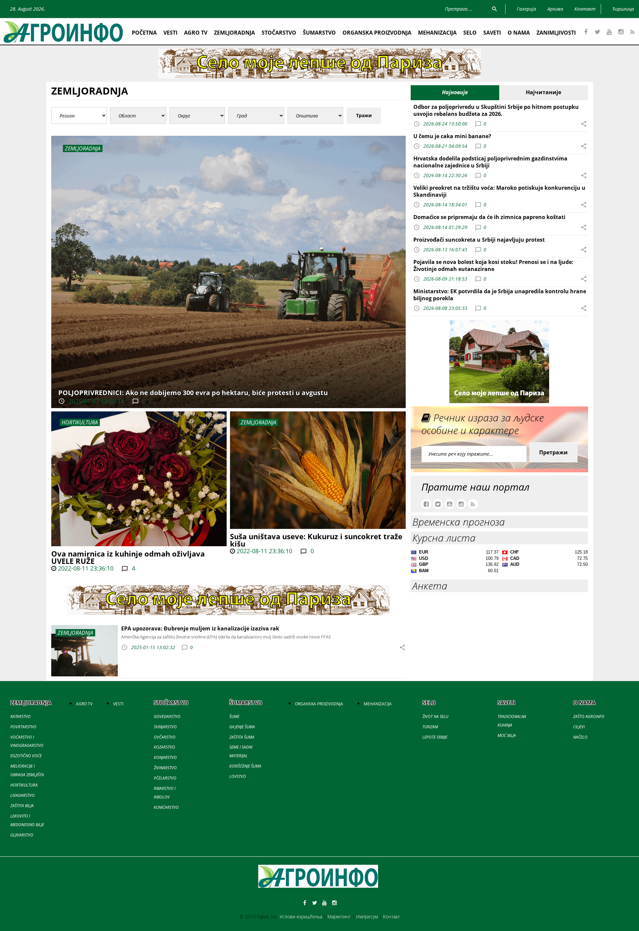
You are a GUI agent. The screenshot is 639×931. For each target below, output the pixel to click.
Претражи (553, 452)
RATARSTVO (20, 716)
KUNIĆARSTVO (166, 807)
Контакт (391, 916)
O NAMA (519, 32)
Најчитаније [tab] (543, 92)
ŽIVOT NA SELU (435, 716)
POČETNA (144, 32)
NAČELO (580, 737)
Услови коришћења (301, 916)
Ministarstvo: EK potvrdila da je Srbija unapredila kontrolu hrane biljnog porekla (499, 295)
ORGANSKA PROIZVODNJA (376, 32)
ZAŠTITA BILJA (22, 806)
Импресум (367, 916)
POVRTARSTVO (23, 727)
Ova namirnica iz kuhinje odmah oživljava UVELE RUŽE (128, 557)
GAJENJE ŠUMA (242, 727)
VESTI (170, 32)
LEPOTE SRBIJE (434, 737)
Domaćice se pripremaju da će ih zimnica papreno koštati (489, 217)
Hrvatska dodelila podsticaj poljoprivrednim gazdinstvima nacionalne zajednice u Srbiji (490, 162)
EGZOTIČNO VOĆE (26, 756)
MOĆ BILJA (507, 735)
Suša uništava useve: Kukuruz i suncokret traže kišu (316, 540)
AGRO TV (195, 32)
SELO (470, 32)
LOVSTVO (237, 776)
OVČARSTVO (164, 737)
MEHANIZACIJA (437, 32)
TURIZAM (430, 727)
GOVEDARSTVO (167, 716)
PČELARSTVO (165, 778)
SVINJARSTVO (165, 727)
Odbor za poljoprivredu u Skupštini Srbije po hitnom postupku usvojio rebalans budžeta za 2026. (496, 110)
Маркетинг (339, 916)
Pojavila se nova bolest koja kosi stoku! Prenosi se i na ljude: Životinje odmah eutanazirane (493, 265)
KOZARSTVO (164, 747)
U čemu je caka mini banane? (452, 136)
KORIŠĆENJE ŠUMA (245, 766)
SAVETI (492, 32)
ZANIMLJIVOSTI (556, 32)
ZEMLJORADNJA (234, 32)
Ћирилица (623, 9)
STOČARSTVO (279, 32)
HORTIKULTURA (80, 422)
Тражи (364, 115)
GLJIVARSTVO (21, 835)
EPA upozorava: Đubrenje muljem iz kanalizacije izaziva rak (200, 628)
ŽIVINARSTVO (165, 768)
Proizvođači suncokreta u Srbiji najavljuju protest (479, 239)
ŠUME (234, 716)
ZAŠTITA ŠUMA (241, 737)
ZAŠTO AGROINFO (588, 716)
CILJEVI (579, 727)
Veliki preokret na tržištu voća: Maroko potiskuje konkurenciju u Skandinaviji (499, 191)
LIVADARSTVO (22, 795)
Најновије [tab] (455, 92)
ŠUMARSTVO (319, 32)
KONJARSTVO (165, 757)
